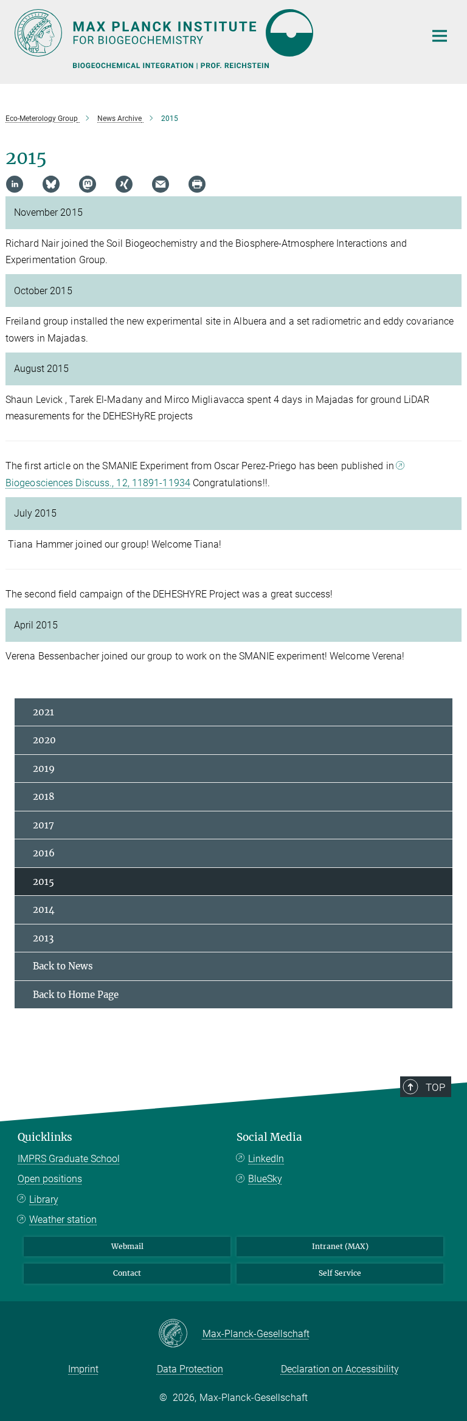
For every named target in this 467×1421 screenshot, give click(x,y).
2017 (43, 825)
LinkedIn (266, 1159)
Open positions (50, 1179)
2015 (43, 881)
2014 (44, 909)
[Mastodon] (87, 184)
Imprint (83, 1369)
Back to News (63, 966)
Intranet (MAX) (340, 1246)
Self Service (340, 1273)
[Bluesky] (51, 184)
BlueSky (265, 1179)
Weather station (63, 1219)
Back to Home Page (76, 994)
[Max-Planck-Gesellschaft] (180, 1334)
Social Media (269, 1137)
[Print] (197, 184)
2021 (43, 712)
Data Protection (190, 1369)
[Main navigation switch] (439, 36)
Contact (127, 1273)
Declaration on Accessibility (340, 1369)
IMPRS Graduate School (69, 1159)
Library (43, 1199)
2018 (44, 796)
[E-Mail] (160, 184)
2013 (43, 938)
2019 (44, 768)
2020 (44, 740)
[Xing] (124, 184)
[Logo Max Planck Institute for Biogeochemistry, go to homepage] (212, 33)
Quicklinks (45, 1137)
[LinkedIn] (14, 184)
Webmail (127, 1246)
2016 (44, 853)
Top (435, 1087)
